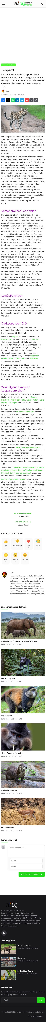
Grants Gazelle (7, 827)
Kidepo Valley (32, 400)
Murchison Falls (18, 400)
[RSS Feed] (4, 933)
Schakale (34, 358)
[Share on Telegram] (22, 100)
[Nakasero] (8, 962)
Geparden (34, 356)
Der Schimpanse (8, 678)
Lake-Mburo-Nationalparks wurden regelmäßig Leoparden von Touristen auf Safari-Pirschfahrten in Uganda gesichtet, (22, 470)
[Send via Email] (27, 100)
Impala (15, 336)
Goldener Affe (7, 716)
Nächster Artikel (21, 522)
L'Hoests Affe (23, 516)
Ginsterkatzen (7, 358)
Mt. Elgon (13, 403)
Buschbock (6, 339)
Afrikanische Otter (9, 790)
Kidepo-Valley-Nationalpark (28, 447)
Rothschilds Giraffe (25, 971)
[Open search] (42, 3)
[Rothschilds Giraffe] (8, 975)
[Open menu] (3, 3)
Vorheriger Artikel (24, 513)
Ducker (35, 339)
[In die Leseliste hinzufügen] (36, 100)
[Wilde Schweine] (8, 949)
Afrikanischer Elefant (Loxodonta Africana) (19, 641)
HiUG (12, 573)
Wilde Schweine (23, 945)
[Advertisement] (23, 27)
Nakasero (21, 958)
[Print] (31, 100)
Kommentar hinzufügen (30, 874)
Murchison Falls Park (25, 412)
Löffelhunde (20, 358)
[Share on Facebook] (3, 100)
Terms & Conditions (35, 1016)
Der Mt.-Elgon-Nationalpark (13, 479)
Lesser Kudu (23, 525)
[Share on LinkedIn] (17, 100)
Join (40, 1000)
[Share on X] (8, 100)
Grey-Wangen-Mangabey (12, 753)
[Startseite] (23, 3)
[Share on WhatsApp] (13, 100)
